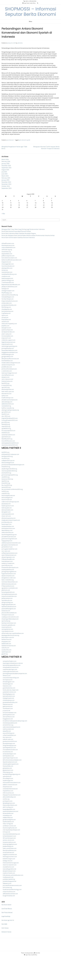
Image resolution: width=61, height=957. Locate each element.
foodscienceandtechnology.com (12, 889)
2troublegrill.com (8, 778)
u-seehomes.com (7, 371)
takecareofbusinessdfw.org (10, 295)
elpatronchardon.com (8, 576)
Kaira (31, 953)
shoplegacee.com (7, 309)
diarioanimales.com (7, 510)
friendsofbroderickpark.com (10, 567)
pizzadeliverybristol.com (9, 536)
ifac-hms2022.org (7, 485)
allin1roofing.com (8, 807)
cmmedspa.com (7, 815)
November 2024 (6, 184)
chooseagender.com (8, 264)
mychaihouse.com (7, 600)
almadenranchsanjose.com (9, 400)
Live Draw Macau (7, 908)
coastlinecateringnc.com (10, 669)
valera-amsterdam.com (9, 848)
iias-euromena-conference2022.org (12, 489)
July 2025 (4, 172)
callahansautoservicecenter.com (11, 543)
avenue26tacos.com (8, 717)
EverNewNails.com (7, 361)
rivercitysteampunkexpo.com (11, 830)
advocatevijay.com (7, 402)
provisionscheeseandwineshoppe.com (13, 464)
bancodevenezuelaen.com (9, 258)
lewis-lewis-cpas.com (8, 391)
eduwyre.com (5, 377)
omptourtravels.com (9, 873)
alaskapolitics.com (7, 268)
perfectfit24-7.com (7, 547)
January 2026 (5, 163)
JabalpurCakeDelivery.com (9, 286)
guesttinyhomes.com (9, 688)
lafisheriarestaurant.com (9, 584)
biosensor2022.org (7, 479)
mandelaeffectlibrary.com (9, 274)
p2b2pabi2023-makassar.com (10, 454)
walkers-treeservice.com (10, 784)
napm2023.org (6, 426)
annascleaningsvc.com (9, 754)
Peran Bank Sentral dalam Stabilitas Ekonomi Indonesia (18, 237)
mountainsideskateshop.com (11, 834)
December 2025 (6, 165)
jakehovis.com (6, 590)
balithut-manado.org (8, 408)
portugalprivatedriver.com (9, 549)
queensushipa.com (7, 330)
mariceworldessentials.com (10, 582)
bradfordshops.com (7, 398)
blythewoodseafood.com (9, 606)
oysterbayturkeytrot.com (10, 758)
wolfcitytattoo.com (8, 756)
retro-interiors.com (7, 379)
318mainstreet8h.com (8, 559)
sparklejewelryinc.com (9, 747)
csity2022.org (5, 493)
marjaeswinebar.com (8, 526)
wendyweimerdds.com (8, 332)
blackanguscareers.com (10, 856)
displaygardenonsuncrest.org (10, 635)
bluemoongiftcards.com (10, 828)
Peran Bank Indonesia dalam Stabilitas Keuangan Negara (19, 233)
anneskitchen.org (8, 725)
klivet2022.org (6, 483)
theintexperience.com (8, 245)
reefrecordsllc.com (8, 729)
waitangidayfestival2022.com (10, 443)
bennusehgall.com (7, 497)
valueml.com (5, 321)
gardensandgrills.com (9, 819)
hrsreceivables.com (7, 336)
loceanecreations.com (9, 842)
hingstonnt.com (6, 262)
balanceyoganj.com (7, 278)
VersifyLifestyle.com (7, 299)
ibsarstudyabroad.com (8, 495)
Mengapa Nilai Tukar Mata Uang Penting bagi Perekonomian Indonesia (23, 229)
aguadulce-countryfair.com (10, 588)
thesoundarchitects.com (10, 805)
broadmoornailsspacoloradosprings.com (15, 721)
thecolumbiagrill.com (8, 462)
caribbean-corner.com (9, 826)
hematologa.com (8, 684)
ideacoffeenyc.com (7, 530)
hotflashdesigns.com (8, 354)
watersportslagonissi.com (9, 373)
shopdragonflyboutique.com (10, 619)
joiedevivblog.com (8, 846)
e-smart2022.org (7, 385)
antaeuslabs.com (7, 303)
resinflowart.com (8, 708)
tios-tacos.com (7, 737)
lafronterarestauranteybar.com (12, 760)
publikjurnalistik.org (9, 879)
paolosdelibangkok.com (9, 608)
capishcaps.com (6, 652)
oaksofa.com (5, 648)
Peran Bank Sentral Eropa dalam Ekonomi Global (16, 231)
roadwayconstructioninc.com (10, 617)
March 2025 (5, 176)
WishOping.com (6, 307)
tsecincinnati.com (7, 499)
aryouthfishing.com (8, 733)
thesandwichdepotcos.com (9, 350)
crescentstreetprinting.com (11, 677)
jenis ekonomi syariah (24, 140)
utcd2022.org (5, 477)
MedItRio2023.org (7, 439)
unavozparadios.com (8, 514)
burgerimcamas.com (9, 896)
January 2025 (5, 180)
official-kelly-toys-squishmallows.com (13, 633)
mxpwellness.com (8, 791)
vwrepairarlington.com (9, 661)
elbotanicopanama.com (8, 518)
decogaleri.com (6, 512)
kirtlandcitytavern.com (9, 836)
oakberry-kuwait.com (8, 563)
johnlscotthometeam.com (9, 369)
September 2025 (6, 168)
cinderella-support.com (8, 340)
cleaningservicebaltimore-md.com (13, 663)
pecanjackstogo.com (9, 743)
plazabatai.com (6, 504)
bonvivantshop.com (7, 311)
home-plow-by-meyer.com (10, 690)
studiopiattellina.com (8, 569)
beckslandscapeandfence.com (11, 665)
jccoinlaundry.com (7, 522)
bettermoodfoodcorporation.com (11, 260)
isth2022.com (5, 452)
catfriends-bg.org (7, 249)
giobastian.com (7, 768)
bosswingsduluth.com (8, 592)
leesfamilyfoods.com (8, 389)
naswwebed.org (6, 406)
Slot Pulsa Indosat (7, 912)
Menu (30, 21)
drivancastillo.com (8, 813)
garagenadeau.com (7, 356)
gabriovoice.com (7, 706)
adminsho (20, 43)
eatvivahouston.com (9, 696)
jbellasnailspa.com (7, 598)
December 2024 (6, 182)
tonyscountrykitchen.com (9, 596)
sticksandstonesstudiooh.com (11, 782)
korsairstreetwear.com (9, 712)
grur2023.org (6, 422)
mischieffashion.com (8, 375)
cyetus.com (5, 395)
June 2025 (4, 174)
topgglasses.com (8, 719)
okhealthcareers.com (8, 243)
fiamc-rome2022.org (8, 580)
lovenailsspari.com (7, 561)
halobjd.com (5, 289)
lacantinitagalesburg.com (9, 534)
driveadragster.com (8, 682)
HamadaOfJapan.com (8, 297)
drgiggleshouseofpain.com (10, 352)
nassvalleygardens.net (9, 869)
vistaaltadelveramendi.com (11, 667)
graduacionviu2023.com (10, 741)
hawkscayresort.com (8, 506)
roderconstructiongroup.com (10, 502)
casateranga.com (8, 780)
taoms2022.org (6, 487)
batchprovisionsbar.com (9, 623)
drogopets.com (6, 641)
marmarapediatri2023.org (9, 471)
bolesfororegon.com (9, 859)
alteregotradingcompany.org (10, 410)
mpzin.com (5, 315)
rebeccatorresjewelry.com (9, 323)
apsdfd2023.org (6, 428)
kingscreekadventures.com (10, 301)
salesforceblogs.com (8, 280)
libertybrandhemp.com (9, 850)
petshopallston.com (9, 715)
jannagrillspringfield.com (9, 571)
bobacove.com (6, 611)
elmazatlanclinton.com (8, 528)
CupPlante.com (6, 313)
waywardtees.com (7, 254)
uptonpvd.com (7, 776)
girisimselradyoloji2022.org (10, 475)
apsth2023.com (6, 437)
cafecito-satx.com (8, 739)
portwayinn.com (7, 801)
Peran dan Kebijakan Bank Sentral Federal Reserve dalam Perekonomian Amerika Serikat (28, 235)
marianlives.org (6, 251)
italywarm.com (7, 883)
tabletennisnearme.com (9, 646)
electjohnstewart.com (9, 871)
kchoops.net (6, 832)
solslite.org (6, 799)
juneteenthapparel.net (9, 881)
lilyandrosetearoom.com (10, 762)
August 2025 (5, 170)
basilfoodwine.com (8, 821)
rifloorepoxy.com (8, 772)
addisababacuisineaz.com (10, 893)
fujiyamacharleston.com (9, 574)
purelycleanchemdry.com (9, 305)
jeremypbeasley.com (8, 348)
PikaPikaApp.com (7, 293)
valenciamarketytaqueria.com (11, 727)
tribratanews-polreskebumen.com (13, 875)
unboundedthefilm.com (8, 247)
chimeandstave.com (8, 700)
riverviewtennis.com (7, 631)
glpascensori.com (8, 770)
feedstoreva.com (6, 639)
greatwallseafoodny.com (10, 702)
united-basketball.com (9, 735)
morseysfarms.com (7, 629)
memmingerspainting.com (9, 346)
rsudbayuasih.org (8, 877)
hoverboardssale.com (8, 266)
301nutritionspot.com (9, 838)
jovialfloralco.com (7, 367)
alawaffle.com (7, 731)
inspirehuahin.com (7, 344)
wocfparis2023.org (7, 456)
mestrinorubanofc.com (9, 865)
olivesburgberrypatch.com (10, 764)
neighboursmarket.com (10, 854)
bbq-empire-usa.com (8, 637)
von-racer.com (6, 551)
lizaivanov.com (7, 686)
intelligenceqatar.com (8, 291)
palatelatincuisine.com (9, 692)
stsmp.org (5, 270)
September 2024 (6, 188)
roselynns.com (6, 276)
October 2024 (6, 186)
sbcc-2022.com (6, 416)
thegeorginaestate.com (8, 604)
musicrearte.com (6, 627)
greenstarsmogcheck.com (9, 539)
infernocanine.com (8, 793)
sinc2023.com (5, 458)
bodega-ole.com (7, 861)
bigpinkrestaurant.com (8, 342)
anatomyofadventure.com (10, 811)
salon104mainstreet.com (9, 555)
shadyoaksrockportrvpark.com (11, 520)
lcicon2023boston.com (8, 441)
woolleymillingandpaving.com (11, 774)
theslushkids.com (8, 766)
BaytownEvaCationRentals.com (11, 284)
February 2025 (6, 178)
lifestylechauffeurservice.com (10, 358)
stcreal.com (5, 317)
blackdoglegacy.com (9, 694)
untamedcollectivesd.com (10, 789)
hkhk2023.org (6, 424)
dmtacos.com (6, 675)
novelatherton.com (8, 867)
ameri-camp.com (6, 334)
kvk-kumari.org (7, 887)
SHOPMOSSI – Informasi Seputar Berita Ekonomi (30, 11)
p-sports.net (6, 710)
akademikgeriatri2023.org (9, 469)
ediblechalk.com (6, 643)
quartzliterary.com (7, 565)
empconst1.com (6, 338)
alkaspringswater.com (8, 557)
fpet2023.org (5, 383)
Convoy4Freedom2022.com (10, 420)
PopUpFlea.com (6, 319)
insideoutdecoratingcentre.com (11, 363)
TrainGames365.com (8, 282)
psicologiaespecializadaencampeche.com (15, 673)
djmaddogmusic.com (9, 803)
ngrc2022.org (6, 387)
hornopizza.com (7, 680)
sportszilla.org (6, 621)
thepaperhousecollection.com (11, 795)
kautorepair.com (6, 524)
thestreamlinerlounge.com (11, 863)
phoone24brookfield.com (9, 613)
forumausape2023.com (8, 430)
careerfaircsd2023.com (8, 435)
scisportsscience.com (9, 891)
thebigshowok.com (8, 698)
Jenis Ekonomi (10, 140)
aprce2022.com (6, 412)
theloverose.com (8, 704)
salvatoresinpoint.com (8, 365)
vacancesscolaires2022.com (10, 445)
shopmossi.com (7, 787)
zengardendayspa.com (9, 745)
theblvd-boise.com (7, 381)
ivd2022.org (5, 491)
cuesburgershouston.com (10, 671)
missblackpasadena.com (10, 723)
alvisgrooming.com (7, 602)
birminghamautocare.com (9, 594)
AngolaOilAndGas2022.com (9, 418)
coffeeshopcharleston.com (9, 553)
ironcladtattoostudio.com (10, 749)
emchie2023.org (6, 473)
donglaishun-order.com (9, 578)
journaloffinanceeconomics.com (12, 885)
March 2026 (5, 159)
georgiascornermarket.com (10, 545)
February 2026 (6, 161)
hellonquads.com (7, 508)
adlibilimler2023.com (8, 404)
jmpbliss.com (5, 326)
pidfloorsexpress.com (8, 256)
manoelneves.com (7, 272)
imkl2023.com (6, 433)
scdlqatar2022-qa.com (8, 460)
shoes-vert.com (6, 516)
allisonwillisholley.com (9, 797)
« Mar (3, 213)
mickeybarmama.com (8, 615)
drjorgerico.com (6, 328)
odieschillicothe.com (7, 532)
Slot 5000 (4, 924)
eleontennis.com (6, 393)
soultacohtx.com (6, 650)
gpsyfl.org (5, 654)
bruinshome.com (8, 752)
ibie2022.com (5, 414)
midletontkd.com (8, 817)
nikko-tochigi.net (8, 824)
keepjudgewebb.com (9, 809)
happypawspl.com (7, 541)
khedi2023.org (6, 467)
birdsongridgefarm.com (10, 844)
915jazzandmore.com (8, 586)
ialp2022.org (5, 481)
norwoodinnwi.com (8, 852)
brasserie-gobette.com (8, 625)
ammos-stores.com (8, 840)
